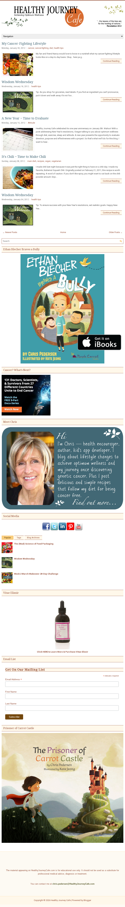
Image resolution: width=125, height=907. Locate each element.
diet (51, 48)
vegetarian (56, 161)
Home (63, 232)
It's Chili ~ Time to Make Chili (24, 156)
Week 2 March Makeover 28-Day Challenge (36, 574)
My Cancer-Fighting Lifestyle (24, 43)
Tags (19, 538)
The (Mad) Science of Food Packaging (33, 544)
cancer (31, 48)
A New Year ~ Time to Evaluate (25, 118)
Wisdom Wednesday (17, 82)
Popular (7, 538)
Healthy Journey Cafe (61, 900)
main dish (31, 161)
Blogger (87, 900)
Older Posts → (115, 232)
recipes (40, 161)
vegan (48, 161)
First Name (11, 691)
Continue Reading (111, 61)
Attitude (31, 123)
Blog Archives (33, 538)
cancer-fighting (42, 48)
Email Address (13, 679)
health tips (58, 48)
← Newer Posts (10, 232)
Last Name (10, 703)
